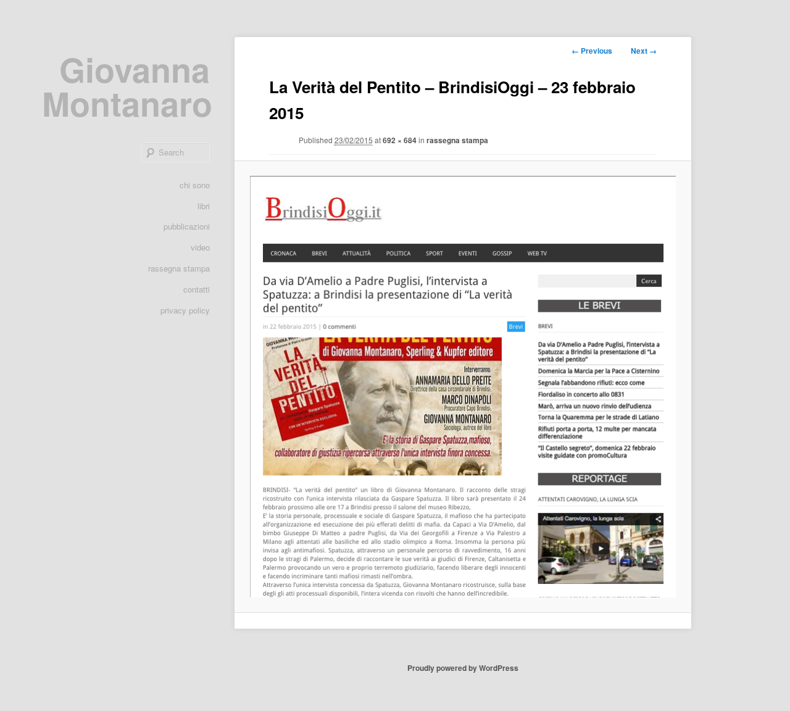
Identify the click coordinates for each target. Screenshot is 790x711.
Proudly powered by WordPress (462, 667)
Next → (644, 50)
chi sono (195, 185)
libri (204, 206)
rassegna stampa (179, 268)
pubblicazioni (187, 226)
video (200, 247)
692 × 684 (400, 140)
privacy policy (185, 310)
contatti (196, 289)
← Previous (592, 50)
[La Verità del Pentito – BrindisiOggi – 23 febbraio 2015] (463, 386)
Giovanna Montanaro (127, 86)
